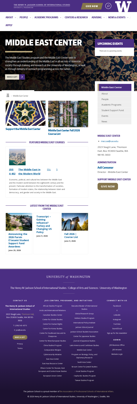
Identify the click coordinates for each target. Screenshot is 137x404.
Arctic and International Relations (52, 310)
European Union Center (52, 376)
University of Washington (123, 6)
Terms (20, 348)
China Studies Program (53, 345)
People (24, 17)
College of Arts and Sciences (83, 288)
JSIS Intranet (117, 350)
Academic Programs (46, 17)
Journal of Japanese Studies (84, 341)
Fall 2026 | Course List (71, 235)
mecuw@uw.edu (109, 141)
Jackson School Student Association (84, 332)
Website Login (117, 354)
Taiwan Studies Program (84, 380)
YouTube (117, 324)
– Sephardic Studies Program (84, 376)
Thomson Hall (28, 314)
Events (105, 115)
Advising (97, 17)
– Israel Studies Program (84, 371)
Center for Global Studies (52, 319)
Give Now (92, 6)
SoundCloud (117, 328)
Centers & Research (76, 17)
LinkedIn (117, 315)
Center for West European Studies (52, 341)
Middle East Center (20, 96)
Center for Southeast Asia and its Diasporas (52, 334)
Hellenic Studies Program (84, 318)
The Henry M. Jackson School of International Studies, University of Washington (46, 6)
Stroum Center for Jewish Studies (84, 367)
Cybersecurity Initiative (53, 354)
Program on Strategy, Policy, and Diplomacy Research (84, 356)
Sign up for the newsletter (117, 333)
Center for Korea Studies (52, 328)
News (104, 121)
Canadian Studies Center (52, 315)
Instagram (117, 319)
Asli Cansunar (105, 167)
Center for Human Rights (52, 324)
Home (8, 95)
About (9, 17)
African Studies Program (52, 306)
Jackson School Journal (84, 327)
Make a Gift (12, 77)
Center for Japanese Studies (84, 336)
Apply (9, 25)
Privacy (20, 344)
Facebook (117, 306)
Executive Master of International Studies (84, 307)
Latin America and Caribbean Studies (84, 345)
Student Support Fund (113, 110)
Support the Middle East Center (23, 129)
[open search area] (108, 6)
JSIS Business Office (117, 345)
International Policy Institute (84, 323)
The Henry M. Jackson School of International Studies (38, 288)
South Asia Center (84, 362)
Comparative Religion (52, 350)
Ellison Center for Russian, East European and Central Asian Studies (53, 369)
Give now (108, 186)
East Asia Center (52, 359)
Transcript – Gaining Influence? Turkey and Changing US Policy (44, 224)
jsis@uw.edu (21, 330)
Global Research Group (84, 314)
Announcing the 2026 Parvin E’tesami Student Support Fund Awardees (18, 240)
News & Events (116, 17)
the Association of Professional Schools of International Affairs (86, 391)
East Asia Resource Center (52, 363)
